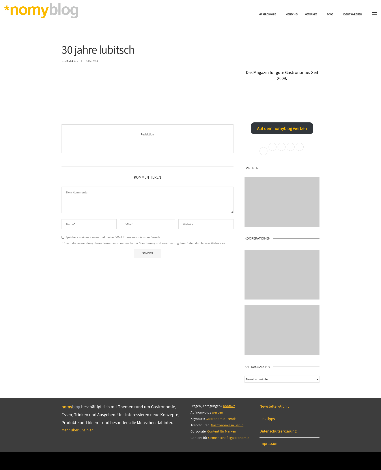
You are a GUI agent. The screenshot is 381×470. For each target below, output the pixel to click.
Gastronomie (267, 14)
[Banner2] (282, 275)
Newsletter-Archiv (274, 406)
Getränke (311, 14)
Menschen (292, 14)
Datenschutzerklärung (278, 431)
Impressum (269, 443)
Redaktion (72, 61)
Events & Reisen (352, 14)
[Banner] (282, 330)
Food (330, 14)
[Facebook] (175, 460)
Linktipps (267, 418)
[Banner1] (282, 202)
